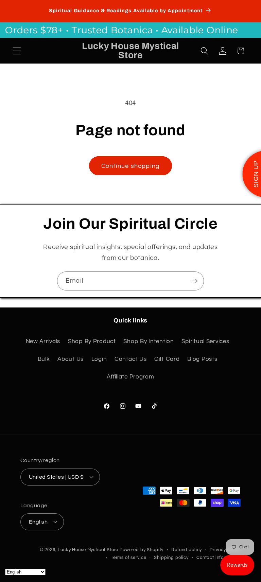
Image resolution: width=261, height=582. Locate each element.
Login (99, 359)
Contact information (218, 557)
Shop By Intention (148, 341)
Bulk (44, 359)
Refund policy (186, 549)
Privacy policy (225, 549)
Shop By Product (92, 341)
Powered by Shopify (141, 549)
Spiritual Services (205, 341)
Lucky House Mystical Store (88, 549)
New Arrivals (43, 341)
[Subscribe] (195, 280)
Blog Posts (202, 359)
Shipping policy (171, 557)
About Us (70, 359)
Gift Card (166, 359)
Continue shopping (130, 166)
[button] (17, 51)
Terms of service (128, 557)
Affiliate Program (130, 377)
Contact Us (130, 359)
